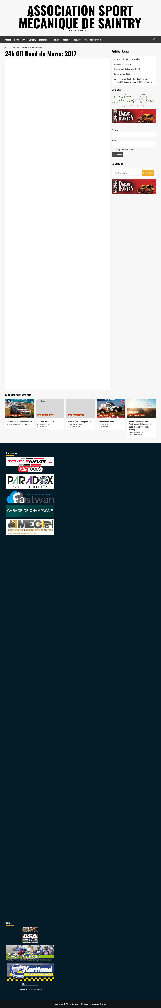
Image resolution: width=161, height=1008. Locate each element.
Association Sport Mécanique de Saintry (80, 16)
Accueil (8, 39)
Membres (67, 39)
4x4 (9, 415)
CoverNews (88, 1004)
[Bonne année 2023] (111, 408)
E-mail (114, 140)
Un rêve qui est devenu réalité (127, 59)
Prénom (115, 130)
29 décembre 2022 (75, 427)
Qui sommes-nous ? (92, 39)
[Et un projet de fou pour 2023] (80, 408)
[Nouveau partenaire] (50, 408)
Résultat (77, 39)
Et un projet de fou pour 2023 (127, 69)
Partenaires (44, 39)
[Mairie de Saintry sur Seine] (30, 985)
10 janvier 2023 (43, 427)
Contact (56, 39)
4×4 (23, 39)
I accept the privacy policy (124, 150)
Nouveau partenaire (122, 64)
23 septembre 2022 (136, 435)
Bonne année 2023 (122, 74)
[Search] (154, 39)
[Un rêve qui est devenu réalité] (19, 408)
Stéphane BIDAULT (15, 424)
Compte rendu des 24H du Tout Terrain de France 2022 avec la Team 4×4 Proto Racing (133, 80)
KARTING (32, 39)
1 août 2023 (27, 424)
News (16, 39)
